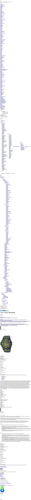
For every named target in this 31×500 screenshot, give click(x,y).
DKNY (10, 324)
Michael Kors (21, 324)
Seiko (16, 325)
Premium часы (6, 266)
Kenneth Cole (7, 324)
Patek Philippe (25, 324)
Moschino (3, 324)
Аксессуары (6, 279)
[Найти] (1, 3)
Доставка (3, 379)
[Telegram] (8, 310)
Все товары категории (3, 466)
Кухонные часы (12, 317)
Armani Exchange (4, 325)
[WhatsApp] (6, 310)
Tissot (19, 324)
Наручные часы (7, 182)
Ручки (7, 281)
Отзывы (3, 377)
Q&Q (9, 325)
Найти (1, 493)
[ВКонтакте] (0, 310)
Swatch (18, 324)
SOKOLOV (14, 325)
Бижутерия (7, 287)
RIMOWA (8, 317)
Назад (5, 179)
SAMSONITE (5, 317)
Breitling (12, 325)
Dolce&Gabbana (13, 324)
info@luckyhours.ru (3, 114)
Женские (7, 205)
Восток (5, 324)
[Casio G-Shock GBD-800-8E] (6, 352)
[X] (3, 310)
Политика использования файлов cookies (5, 483)
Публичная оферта (2, 484)
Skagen (16, 324)
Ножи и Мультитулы (9, 284)
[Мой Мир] (2, 310)
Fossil (10, 325)
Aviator (7, 325)
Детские (7, 227)
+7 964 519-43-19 (2, 108)
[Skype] (7, 310)
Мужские (7, 184)
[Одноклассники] (1, 310)
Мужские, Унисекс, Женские (6, 320)
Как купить (4, 295)
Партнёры (1, 476)
